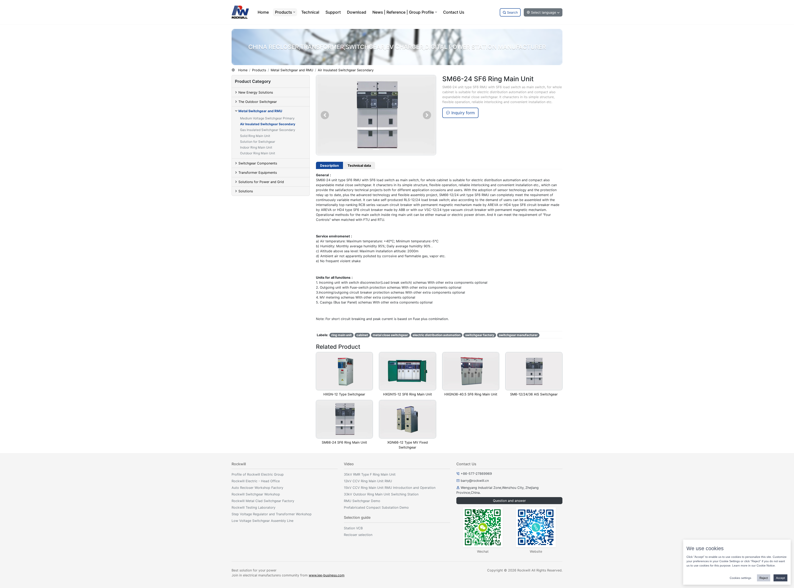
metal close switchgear (390, 335)
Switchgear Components (257, 163)
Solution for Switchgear (257, 142)
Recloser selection (358, 535)
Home (243, 70)
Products (259, 70)
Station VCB (353, 528)
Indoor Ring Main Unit (256, 147)
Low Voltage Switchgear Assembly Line (262, 521)
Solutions (245, 191)
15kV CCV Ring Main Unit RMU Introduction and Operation (389, 488)
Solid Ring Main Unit (255, 136)
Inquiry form (462, 112)
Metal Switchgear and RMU (292, 70)
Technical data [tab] (359, 165)
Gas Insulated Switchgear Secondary (267, 130)
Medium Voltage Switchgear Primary (267, 118)
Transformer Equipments (257, 172)
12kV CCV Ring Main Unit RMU (368, 481)
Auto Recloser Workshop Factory (257, 488)
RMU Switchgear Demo (362, 501)
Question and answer (509, 501)
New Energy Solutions (255, 92)
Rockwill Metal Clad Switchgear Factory (263, 501)
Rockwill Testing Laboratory (253, 507)
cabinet (362, 335)
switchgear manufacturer (518, 335)
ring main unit (341, 335)
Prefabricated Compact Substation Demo (376, 507)
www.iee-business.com (326, 575)
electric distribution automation (436, 335)
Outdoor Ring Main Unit (257, 153)
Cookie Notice (766, 565)
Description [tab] (329, 165)
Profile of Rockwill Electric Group (258, 474)
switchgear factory (479, 335)
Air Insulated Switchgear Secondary (346, 70)
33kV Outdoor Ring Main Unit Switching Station (381, 494)
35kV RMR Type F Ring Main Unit (370, 474)
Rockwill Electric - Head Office (256, 481)
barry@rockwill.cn (475, 480)
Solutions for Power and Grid (261, 182)
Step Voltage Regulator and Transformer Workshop (272, 514)
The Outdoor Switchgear (257, 102)
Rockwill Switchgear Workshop (256, 494)
